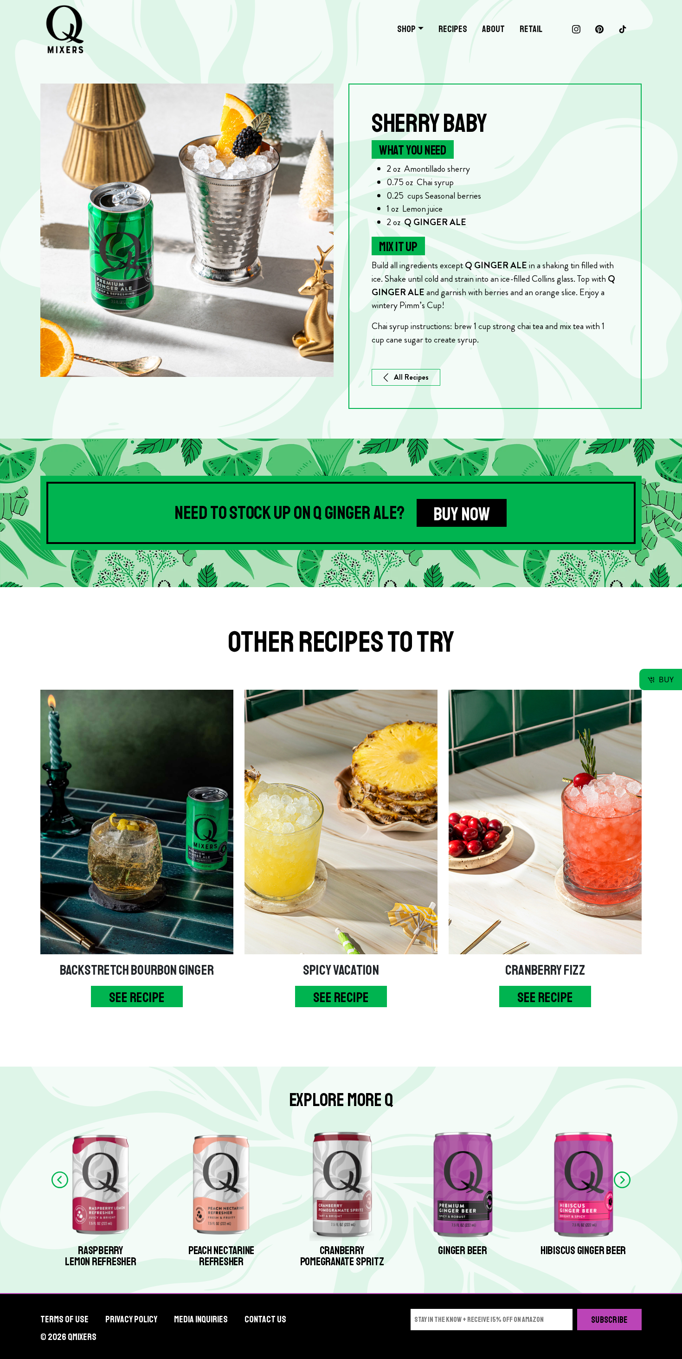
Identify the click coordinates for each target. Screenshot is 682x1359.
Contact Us (265, 1319)
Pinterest (599, 29)
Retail (531, 29)
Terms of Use (64, 1319)
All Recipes (411, 377)
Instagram (576, 29)
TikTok (622, 29)
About (493, 29)
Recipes (452, 29)
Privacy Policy (131, 1319)
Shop (406, 29)
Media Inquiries (201, 1319)
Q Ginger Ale (435, 222)
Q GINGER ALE (496, 265)
